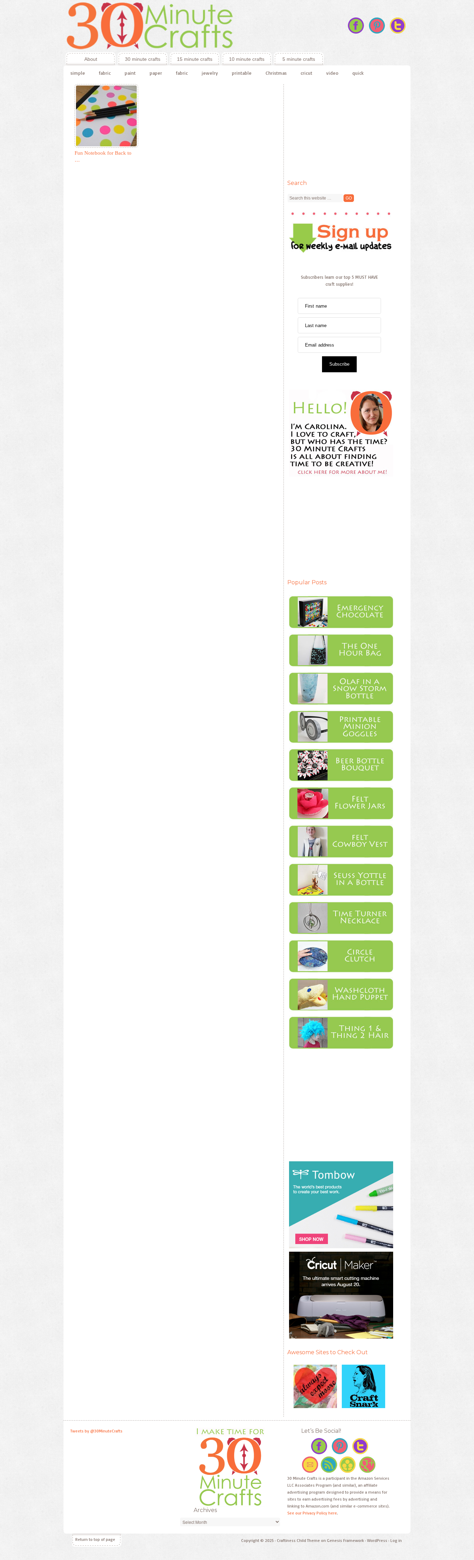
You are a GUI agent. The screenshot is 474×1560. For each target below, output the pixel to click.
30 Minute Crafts (194, 26)
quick (358, 73)
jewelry (210, 73)
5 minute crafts (298, 59)
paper (156, 73)
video (332, 73)
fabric (105, 73)
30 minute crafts (142, 59)
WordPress (377, 1540)
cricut (306, 73)
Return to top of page (95, 1539)
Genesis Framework (345, 1540)
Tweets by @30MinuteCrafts (96, 1430)
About (81, 59)
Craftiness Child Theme (298, 1540)
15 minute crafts (194, 59)
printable (242, 73)
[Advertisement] (339, 127)
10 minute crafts (246, 59)
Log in (396, 1540)
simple (77, 73)
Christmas (276, 73)
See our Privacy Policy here (312, 1513)
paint (130, 73)
